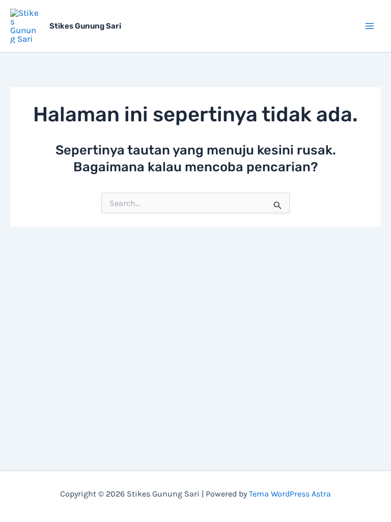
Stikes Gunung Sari (85, 26)
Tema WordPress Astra (290, 494)
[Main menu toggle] (369, 26)
